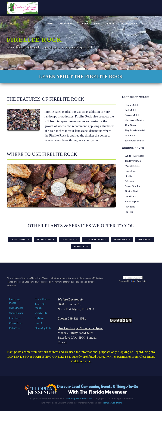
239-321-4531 (77, 318)
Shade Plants (122, 239)
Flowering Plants (95, 239)
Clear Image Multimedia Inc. (78, 398)
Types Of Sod (69, 239)
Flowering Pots (43, 328)
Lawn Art (39, 322)
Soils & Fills (41, 312)
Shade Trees (81, 246)
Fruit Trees (145, 239)
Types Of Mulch (19, 239)
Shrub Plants (16, 312)
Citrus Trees (15, 322)
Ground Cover (45, 239)
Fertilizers (40, 317)
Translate (141, 281)
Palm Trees (15, 328)
